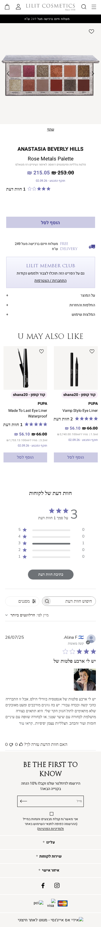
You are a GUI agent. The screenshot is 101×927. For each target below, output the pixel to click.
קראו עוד (26, 723)
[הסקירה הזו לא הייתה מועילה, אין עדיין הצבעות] (11, 744)
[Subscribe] (23, 800)
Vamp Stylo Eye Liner (80, 410)
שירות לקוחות (50, 856)
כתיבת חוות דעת (50, 574)
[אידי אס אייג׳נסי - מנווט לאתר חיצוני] (50, 920)
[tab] (50, 294)
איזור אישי (50, 870)
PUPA (93, 403)
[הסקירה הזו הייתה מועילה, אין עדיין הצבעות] (21, 744)
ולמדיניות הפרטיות (51, 828)
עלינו (50, 842)
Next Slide (93, 74)
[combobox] (26, 615)
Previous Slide (8, 74)
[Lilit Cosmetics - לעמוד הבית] (50, 7)
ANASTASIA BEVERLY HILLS (50, 149)
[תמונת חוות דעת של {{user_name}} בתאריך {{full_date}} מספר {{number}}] (85, 680)
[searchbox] (74, 601)
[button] (7, 7)
